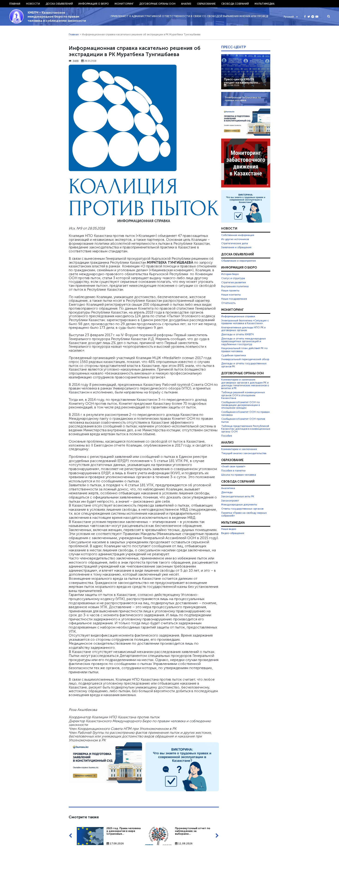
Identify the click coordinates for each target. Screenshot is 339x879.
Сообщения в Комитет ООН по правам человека (245, 413)
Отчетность (228, 303)
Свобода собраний (235, 3)
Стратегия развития (233, 282)
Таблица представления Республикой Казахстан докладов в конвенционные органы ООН (245, 428)
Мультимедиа (264, 3)
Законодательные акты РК (237, 496)
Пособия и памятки (233, 470)
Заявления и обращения (236, 247)
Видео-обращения (232, 533)
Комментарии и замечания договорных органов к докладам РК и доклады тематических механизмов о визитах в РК (245, 384)
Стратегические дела (234, 243)
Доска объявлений (59, 3)
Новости (33, 3)
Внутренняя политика (235, 286)
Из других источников (235, 239)
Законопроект (230, 500)
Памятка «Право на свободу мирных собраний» (244, 514)
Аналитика (228, 488)
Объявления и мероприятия (238, 260)
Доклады (227, 492)
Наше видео (228, 529)
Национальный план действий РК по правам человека (244, 350)
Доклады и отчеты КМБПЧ (237, 334)
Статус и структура (233, 278)
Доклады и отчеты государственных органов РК (244, 365)
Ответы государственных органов (242, 508)
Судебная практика (233, 355)
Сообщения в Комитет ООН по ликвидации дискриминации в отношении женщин (240, 405)
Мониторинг (124, 3)
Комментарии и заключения (239, 449)
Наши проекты (230, 290)
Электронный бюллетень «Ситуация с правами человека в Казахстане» (245, 322)
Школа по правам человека (238, 474)
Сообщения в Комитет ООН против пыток (243, 420)
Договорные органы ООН (157, 3)
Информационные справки (238, 316)
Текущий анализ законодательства (243, 453)
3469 (76, 61)
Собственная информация (237, 235)
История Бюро (230, 274)
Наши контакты (231, 294)
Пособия (226, 435)
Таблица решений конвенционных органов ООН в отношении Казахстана (243, 395)
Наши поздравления (234, 298)
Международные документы (239, 504)
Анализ (186, 3)
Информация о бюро (93, 3)
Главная (14, 3)
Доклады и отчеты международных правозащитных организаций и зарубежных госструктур (243, 341)
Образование (206, 3)
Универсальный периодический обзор (245, 359)
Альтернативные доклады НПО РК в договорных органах (243, 329)
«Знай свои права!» (233, 466)
